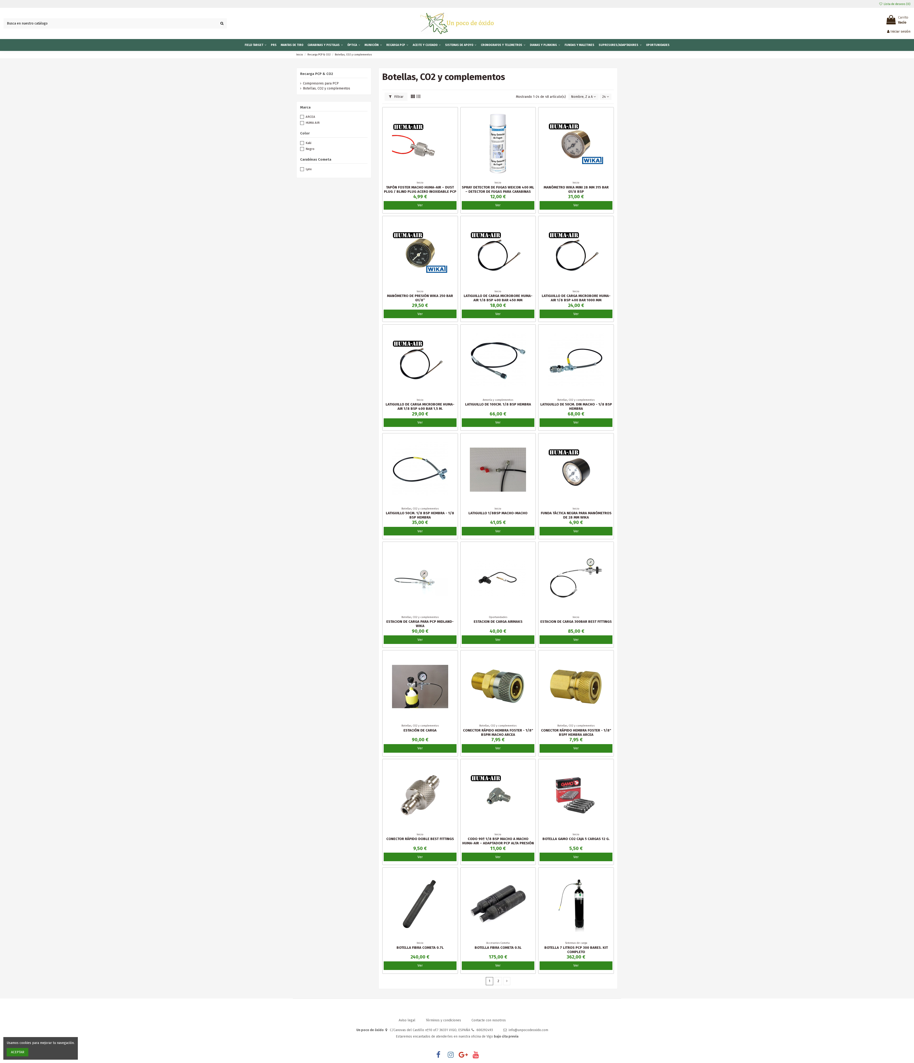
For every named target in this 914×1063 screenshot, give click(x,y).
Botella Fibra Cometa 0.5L (498, 947)
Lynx (309, 169)
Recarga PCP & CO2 (316, 74)
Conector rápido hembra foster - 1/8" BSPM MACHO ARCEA (498, 732)
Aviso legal (407, 1020)
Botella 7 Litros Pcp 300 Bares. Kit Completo (576, 949)
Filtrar (398, 97)
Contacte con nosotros (489, 1020)
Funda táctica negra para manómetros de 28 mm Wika (576, 515)
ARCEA (310, 117)
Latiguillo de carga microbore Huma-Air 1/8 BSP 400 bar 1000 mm (576, 298)
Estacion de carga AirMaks (498, 621)
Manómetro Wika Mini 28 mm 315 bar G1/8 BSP (576, 189)
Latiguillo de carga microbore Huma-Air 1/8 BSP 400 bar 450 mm (498, 298)
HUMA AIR (313, 122)
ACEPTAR (17, 1052)
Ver (420, 205)
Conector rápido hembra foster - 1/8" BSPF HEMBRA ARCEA (576, 732)
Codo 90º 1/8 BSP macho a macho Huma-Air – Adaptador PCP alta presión (498, 841)
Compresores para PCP (321, 83)
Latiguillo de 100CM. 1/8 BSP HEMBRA (498, 404)
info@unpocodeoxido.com (528, 1030)
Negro (310, 149)
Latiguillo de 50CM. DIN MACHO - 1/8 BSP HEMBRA (576, 406)
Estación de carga (420, 730)
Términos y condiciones (444, 1020)
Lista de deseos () (896, 4)
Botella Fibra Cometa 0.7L (420, 947)
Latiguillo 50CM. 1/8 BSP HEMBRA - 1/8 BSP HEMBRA (420, 515)
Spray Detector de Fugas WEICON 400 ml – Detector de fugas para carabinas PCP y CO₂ (498, 191)
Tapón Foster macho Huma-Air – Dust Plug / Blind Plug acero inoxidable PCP (420, 189)
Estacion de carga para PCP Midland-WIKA (420, 623)
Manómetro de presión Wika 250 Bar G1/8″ (420, 298)
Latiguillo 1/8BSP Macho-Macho (497, 513)
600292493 (485, 1030)
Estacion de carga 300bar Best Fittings (576, 621)
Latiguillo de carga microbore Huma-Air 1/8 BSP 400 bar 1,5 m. (420, 406)
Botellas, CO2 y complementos (326, 88)
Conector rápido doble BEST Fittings (420, 839)
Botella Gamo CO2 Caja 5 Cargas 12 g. (576, 839)
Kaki (308, 143)
